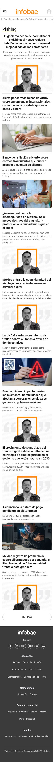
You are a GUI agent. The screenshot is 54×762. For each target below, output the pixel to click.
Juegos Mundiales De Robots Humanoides (26, 19)
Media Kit (30, 719)
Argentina (12, 711)
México (32, 669)
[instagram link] (23, 646)
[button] (5, 11)
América (17, 662)
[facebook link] (10, 646)
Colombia (27, 662)
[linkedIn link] (43, 646)
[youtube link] (30, 646)
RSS (44, 677)
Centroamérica (15, 677)
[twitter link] (17, 646)
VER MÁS (27, 617)
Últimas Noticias (31, 677)
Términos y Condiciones (16, 736)
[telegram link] (36, 646)
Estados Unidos (19, 669)
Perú (40, 669)
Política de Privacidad (39, 736)
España (37, 662)
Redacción (22, 694)
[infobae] (27, 12)
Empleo (33, 694)
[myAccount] (49, 11)
